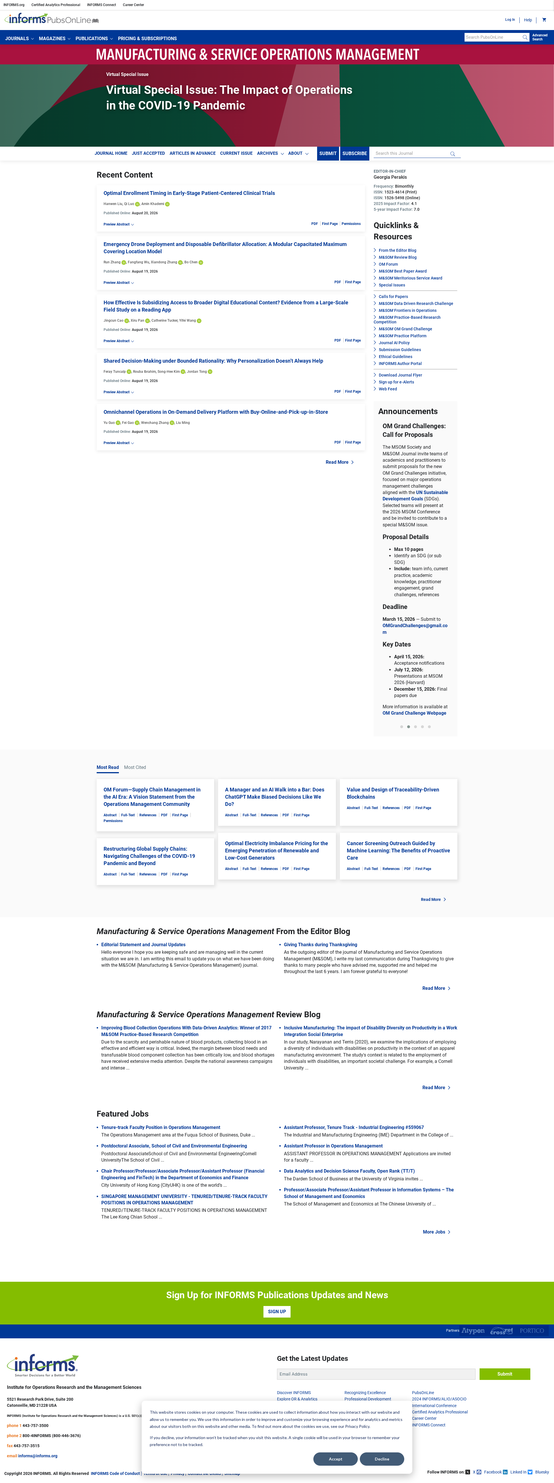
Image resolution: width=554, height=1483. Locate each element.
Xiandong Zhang (164, 262)
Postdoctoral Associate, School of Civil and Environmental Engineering (174, 1146)
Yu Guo (109, 423)
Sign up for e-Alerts (396, 382)
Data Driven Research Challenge (416, 303)
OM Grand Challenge (405, 329)
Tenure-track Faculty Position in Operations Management (160, 1127)
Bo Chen (191, 262)
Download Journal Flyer (400, 375)
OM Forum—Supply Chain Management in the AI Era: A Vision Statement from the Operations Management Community (152, 797)
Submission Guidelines (400, 349)
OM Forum (388, 264)
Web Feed (388, 389)
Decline (382, 1458)
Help (528, 20)
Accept (335, 1458)
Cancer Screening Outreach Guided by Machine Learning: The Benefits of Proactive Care (398, 850)
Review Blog (398, 257)
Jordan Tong (197, 372)
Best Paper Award (403, 271)
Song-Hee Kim (169, 372)
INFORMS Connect (101, 5)
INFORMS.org (14, 5)
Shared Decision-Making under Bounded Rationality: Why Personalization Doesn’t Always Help (213, 361)
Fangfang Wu (138, 262)
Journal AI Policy (394, 342)
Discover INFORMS (294, 1392)
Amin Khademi (152, 204)
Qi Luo (129, 204)
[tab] (401, 727)
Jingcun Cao (113, 320)
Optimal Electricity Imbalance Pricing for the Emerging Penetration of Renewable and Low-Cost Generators (276, 850)
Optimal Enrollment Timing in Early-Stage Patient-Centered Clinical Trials (189, 193)
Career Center (133, 5)
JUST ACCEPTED (148, 153)
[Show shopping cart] (544, 20)
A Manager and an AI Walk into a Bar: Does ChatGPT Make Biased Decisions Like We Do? (274, 797)
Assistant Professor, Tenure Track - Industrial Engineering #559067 (354, 1127)
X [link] (474, 1472)
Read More (337, 462)
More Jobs (434, 1232)
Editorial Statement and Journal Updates (143, 944)
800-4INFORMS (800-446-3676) (52, 1435)
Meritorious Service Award (410, 278)
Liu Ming (183, 423)
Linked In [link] (518, 1472)
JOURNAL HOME (111, 153)
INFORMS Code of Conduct (115, 1473)
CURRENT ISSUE (236, 153)
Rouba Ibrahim (144, 372)
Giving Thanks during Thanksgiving (320, 944)
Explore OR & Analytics (297, 1399)
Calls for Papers (393, 296)
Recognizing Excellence (365, 1392)
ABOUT (295, 153)
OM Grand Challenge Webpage (414, 713)
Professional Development (368, 1399)
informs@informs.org (37, 1456)
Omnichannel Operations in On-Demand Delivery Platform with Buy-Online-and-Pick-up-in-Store (216, 412)
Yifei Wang (187, 320)
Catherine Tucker (164, 320)
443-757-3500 (35, 1425)
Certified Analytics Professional (55, 5)
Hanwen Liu (113, 204)
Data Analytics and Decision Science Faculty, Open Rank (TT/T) (349, 1171)
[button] (19, 38)
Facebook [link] (493, 1472)
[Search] (525, 37)
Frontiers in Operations (408, 310)
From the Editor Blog (397, 250)
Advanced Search (540, 37)
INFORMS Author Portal (400, 363)
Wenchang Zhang (155, 423)
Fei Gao (128, 423)
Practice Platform (402, 336)
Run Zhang (112, 262)
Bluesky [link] (542, 1472)
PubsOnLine (423, 1392)
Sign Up (277, 1311)
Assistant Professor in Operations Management (333, 1146)
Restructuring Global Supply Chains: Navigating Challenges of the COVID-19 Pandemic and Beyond (149, 856)
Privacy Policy (357, 1426)
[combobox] (493, 37)
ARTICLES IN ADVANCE (193, 153)
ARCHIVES (267, 153)
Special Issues (392, 285)
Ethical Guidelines (395, 356)
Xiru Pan (137, 320)
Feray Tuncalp (115, 372)
